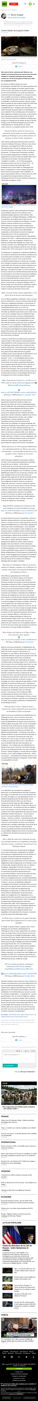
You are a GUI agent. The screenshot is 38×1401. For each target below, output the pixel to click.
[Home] (4, 4)
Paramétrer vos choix (19, 1378)
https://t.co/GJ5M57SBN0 (9, 392)
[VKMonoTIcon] (4, 1357)
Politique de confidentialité (19, 1376)
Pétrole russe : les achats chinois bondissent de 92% (17, 1208)
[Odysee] (11, 1357)
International (8, 1142)
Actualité (5, 1351)
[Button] (30, 4)
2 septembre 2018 (29, 395)
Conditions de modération (19, 1380)
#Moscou (31, 380)
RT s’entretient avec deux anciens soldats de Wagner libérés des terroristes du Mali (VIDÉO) (17, 1340)
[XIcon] (19, 1357)
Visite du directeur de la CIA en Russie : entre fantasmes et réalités (17, 1247)
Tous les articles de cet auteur (16, 17)
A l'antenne (26, 1353)
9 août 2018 (29, 642)
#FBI (3, 383)
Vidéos (4, 1315)
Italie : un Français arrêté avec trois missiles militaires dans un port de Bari (24, 1270)
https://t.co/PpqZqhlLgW (11, 973)
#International (22, 969)
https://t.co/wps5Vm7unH (9, 639)
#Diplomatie (12, 385)
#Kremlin (30, 969)
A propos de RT (19, 1372)
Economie (6, 1197)
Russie (31, 1351)
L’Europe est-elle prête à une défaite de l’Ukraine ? (16, 1190)
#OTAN (19, 966)
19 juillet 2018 (29, 976)
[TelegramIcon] (26, 1357)
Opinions (5, 1171)
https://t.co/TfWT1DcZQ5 (10, 510)
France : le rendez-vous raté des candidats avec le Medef (18, 1128)
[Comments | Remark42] (19, 1061)
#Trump (27, 385)
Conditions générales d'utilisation (19, 1374)
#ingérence (21, 380)
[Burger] (34, 4)
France (5, 1116)
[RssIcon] (33, 1357)
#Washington (20, 385)
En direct (14, 4)
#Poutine (8, 964)
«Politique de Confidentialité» (16, 1394)
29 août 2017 (29, 513)
